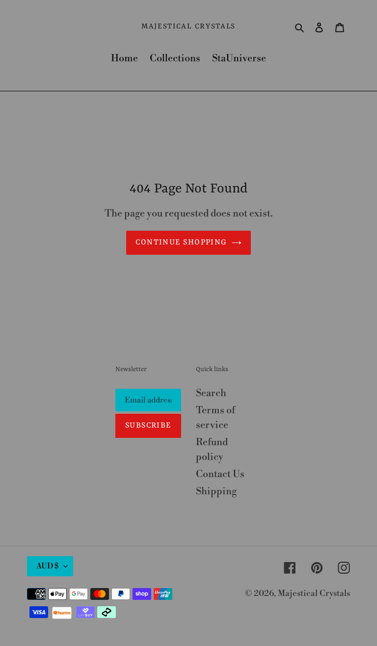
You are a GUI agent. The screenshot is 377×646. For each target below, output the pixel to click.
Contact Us (220, 474)
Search (211, 393)
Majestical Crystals (188, 27)
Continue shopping (180, 242)
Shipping (216, 491)
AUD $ (47, 566)
